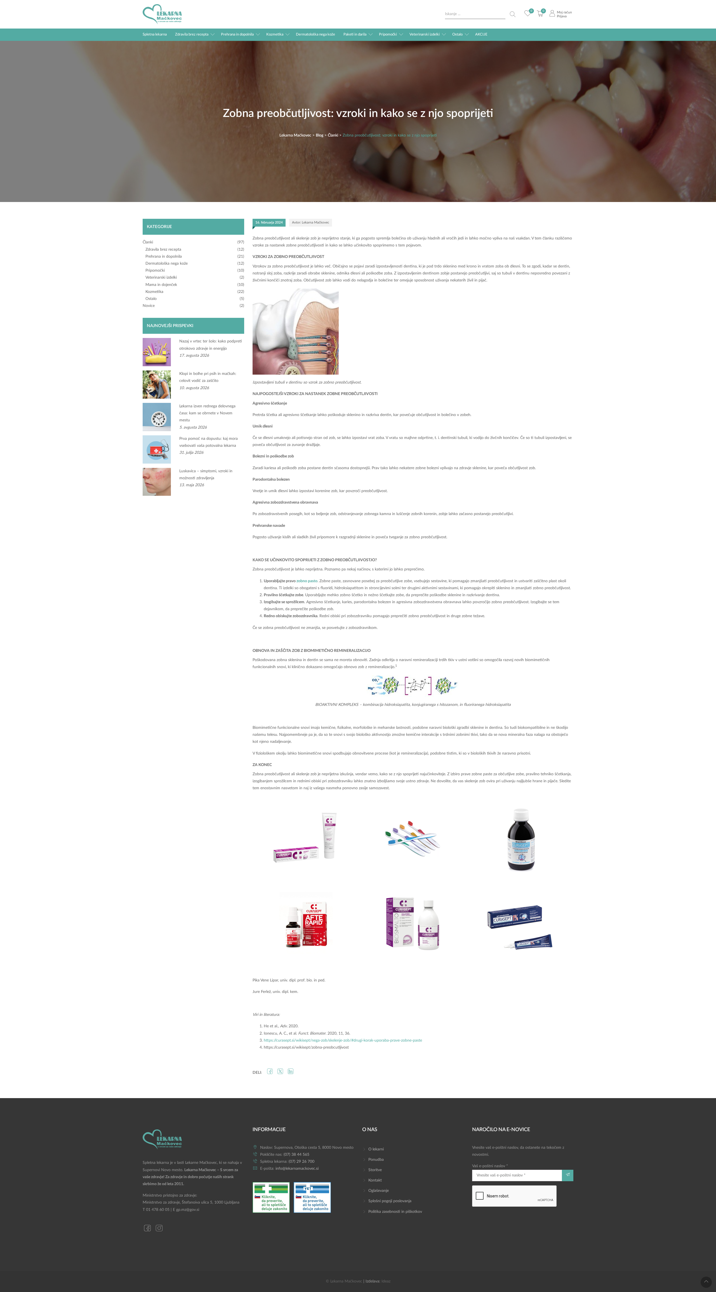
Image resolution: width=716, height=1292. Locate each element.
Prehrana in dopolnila (237, 34)
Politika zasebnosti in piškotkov (395, 1212)
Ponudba (376, 1160)
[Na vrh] (706, 1282)
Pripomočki (388, 34)
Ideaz (385, 1281)
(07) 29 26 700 (301, 1162)
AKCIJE (481, 34)
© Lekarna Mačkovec (344, 1281)
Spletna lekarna (155, 34)
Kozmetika (274, 34)
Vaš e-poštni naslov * (490, 1166)
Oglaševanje (378, 1191)
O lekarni (376, 1149)
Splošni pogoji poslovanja (389, 1201)
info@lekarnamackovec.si (297, 1169)
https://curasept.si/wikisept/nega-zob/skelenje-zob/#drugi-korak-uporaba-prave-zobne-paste (343, 1040)
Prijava (562, 16)
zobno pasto (306, 581)
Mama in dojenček (161, 285)
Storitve (375, 1170)
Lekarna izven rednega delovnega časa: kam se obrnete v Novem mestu (207, 413)
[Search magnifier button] (512, 14)
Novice (149, 306)
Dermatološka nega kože (315, 34)
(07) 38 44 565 (296, 1155)
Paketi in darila (354, 34)
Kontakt (375, 1180)
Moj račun (564, 12)
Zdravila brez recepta (191, 34)
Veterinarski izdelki (424, 34)
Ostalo (457, 34)
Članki (148, 242)
